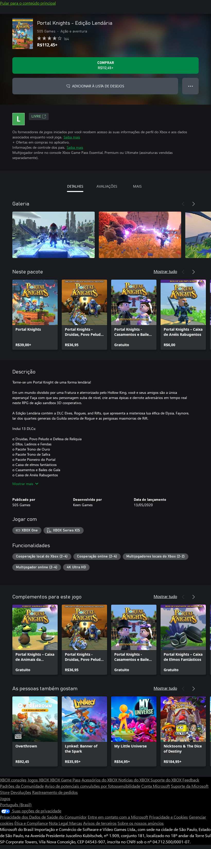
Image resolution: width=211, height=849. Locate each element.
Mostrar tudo (165, 271)
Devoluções (21, 792)
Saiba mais (72, 137)
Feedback (190, 780)
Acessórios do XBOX (100, 780)
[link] (35, 315)
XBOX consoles (13, 780)
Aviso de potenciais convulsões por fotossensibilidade (92, 786)
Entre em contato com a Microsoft (118, 817)
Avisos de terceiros (100, 823)
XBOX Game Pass (65, 780)
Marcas (75, 823)
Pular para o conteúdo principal (28, 3)
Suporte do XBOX (166, 780)
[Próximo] (193, 203)
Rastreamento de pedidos (55, 792)
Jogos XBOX (39, 780)
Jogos (5, 798)
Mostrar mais (22, 483)
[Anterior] (183, 203)
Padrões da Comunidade (22, 786)
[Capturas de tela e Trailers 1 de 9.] (53, 235)
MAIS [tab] (137, 186)
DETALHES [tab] (75, 186)
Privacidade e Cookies (168, 817)
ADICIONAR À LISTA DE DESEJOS (98, 86)
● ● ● (190, 86)
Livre (36, 116)
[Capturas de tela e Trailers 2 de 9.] (140, 235)
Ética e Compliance (31, 823)
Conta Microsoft (155, 786)
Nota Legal (59, 823)
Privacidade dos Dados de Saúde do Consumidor (43, 817)
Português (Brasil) (16, 804)
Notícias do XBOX (134, 780)
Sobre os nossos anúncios (141, 823)
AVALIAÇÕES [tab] (106, 186)
